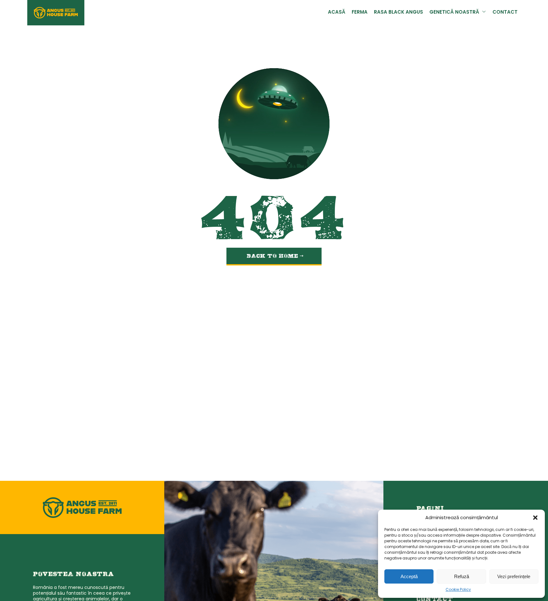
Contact (506, 12)
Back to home (273, 254)
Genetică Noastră (458, 12)
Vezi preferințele (513, 576)
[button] (535, 517)
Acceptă (409, 576)
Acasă (350, 12)
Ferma (371, 12)
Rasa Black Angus (407, 12)
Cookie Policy (458, 590)
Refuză (461, 576)
